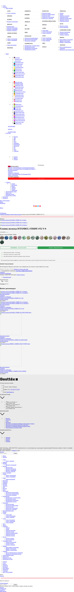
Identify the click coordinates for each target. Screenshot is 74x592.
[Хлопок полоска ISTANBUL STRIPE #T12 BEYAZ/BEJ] (68, 238)
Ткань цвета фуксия (20, 120)
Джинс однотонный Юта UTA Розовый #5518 (19, 174)
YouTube (8, 438)
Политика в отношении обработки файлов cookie (18, 426)
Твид (43, 43)
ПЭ (14, 148)
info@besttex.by (10, 392)
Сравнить (5, 570)
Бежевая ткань (18, 59)
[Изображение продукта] (21, 169)
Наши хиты (8, 193)
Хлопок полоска (64, 33)
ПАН (15, 142)
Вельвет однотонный (12, 21)
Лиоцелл (27, 21)
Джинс (9, 36)
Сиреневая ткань (19, 110)
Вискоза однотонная (12, 27)
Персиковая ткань (19, 96)
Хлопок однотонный (65, 32)
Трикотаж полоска (64, 21)
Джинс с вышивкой (12, 40)
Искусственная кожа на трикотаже (14, 552)
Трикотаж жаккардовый (66, 18)
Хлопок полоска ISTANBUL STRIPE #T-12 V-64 (12, 308)
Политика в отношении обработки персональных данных (20, 423)
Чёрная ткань (18, 123)
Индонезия (14, 185)
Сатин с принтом (46, 33)
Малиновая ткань (19, 87)
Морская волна (18, 90)
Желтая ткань (18, 69)
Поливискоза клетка (30, 47)
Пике (26, 32)
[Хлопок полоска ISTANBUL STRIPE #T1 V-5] (59, 238)
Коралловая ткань (19, 75)
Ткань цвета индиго (20, 73)
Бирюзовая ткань (19, 62)
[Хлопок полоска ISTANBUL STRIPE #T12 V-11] (2, 242)
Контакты (8, 422)
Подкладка (28, 36)
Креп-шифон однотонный (66, 39)
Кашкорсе (28, 11)
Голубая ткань (18, 65)
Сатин (44, 28)
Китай (13, 186)
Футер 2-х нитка (64, 26)
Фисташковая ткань (20, 118)
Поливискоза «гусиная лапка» (32, 45)
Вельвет (9, 19)
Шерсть (15, 158)
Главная (2, 214)
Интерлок (10, 47)
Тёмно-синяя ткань (19, 114)
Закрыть (2, 452)
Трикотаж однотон (64, 19)
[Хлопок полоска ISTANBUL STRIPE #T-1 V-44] (28, 238)
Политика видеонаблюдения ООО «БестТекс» (17, 425)
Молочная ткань (19, 88)
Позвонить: (18, 247)
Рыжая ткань (18, 104)
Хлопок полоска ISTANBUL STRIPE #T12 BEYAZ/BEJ (13, 339)
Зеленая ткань (18, 70)
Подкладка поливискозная (31, 38)
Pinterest (8, 440)
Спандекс (16, 151)
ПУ (14, 147)
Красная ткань (18, 82)
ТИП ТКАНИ (9, 8)
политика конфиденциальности (24, 270)
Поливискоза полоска (30, 49)
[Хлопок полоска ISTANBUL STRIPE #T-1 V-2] (15, 238)
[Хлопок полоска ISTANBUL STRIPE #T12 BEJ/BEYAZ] (64, 238)
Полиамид (16, 143)
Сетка (44, 35)
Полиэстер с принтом (47, 18)
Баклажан (17, 57)
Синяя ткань (18, 109)
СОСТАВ (8, 133)
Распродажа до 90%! (11, 195)
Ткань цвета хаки (19, 122)
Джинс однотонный (12, 39)
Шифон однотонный (65, 41)
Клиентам (8, 419)
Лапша (61, 14)
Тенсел (44, 46)
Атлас (9, 11)
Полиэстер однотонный (48, 17)
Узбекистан (14, 190)
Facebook (8, 441)
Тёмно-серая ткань (19, 112)
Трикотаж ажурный (64, 15)
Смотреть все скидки (41, 178)
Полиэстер (45, 11)
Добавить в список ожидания (21, 269)
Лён (26, 25)
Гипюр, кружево (12, 33)
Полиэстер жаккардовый (48, 14)
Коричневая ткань (19, 77)
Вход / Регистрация (7, 572)
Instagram (8, 437)
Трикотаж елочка (64, 17)
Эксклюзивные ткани (11, 191)
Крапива (27, 14)
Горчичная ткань (19, 67)
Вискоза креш (10, 26)
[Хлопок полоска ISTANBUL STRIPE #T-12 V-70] (50, 238)
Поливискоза (29, 43)
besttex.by (14, 450)
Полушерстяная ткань (49, 21)
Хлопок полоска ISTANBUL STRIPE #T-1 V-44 (11, 298)
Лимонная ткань (19, 85)
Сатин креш (45, 30)
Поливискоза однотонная (31, 48)
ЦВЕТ (7, 54)
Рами (15, 149)
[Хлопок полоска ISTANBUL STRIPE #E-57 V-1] (6, 238)
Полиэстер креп (46, 15)
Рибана (44, 24)
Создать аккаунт (4, 583)
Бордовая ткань (19, 64)
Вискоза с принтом (12, 30)
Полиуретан (17, 144)
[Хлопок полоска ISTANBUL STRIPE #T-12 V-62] (37, 238)
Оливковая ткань (19, 93)
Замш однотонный (11, 45)
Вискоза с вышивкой (12, 29)
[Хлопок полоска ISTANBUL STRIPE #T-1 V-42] (20, 238)
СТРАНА (8, 182)
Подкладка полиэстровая (31, 39)
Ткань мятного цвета (20, 91)
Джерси (62, 13)
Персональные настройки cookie (14, 427)
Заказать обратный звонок (56, 247)
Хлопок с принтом (64, 34)
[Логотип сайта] (5, 3)
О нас (7, 421)
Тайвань (14, 187)
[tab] (7, 277)
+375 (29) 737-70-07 (15, 389)
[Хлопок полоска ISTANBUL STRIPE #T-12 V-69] (46, 238)
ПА (14, 140)
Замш (8, 42)
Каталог (8, 418)
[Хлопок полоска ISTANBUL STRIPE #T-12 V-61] (33, 238)
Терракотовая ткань (20, 115)
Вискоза (9, 24)
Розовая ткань (18, 101)
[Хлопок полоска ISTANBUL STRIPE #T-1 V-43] (24, 238)
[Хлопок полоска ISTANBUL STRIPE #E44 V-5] (11, 238)
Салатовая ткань (19, 106)
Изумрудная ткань (19, 72)
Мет (15, 139)
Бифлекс (9, 15)
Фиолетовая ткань (19, 117)
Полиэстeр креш (46, 13)
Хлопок (16, 156)
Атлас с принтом (11, 13)
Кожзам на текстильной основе (13, 554)
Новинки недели (10, 194)
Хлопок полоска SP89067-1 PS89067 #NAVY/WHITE (13, 371)
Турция (13, 189)
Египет (13, 183)
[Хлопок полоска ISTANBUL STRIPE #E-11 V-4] (2, 238)
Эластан (16, 159)
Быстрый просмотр (12, 170)
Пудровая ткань (19, 98)
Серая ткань (18, 107)
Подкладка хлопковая (30, 40)
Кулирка (27, 18)
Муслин (27, 28)
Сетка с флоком (46, 40)
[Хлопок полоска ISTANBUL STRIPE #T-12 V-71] (55, 238)
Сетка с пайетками (47, 39)
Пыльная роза (18, 99)
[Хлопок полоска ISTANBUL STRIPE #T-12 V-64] (42, 238)
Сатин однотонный (47, 31)
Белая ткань (18, 61)
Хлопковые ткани (8, 214)
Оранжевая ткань (19, 95)
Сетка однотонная (46, 38)
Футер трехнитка (64, 27)
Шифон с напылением (65, 42)
